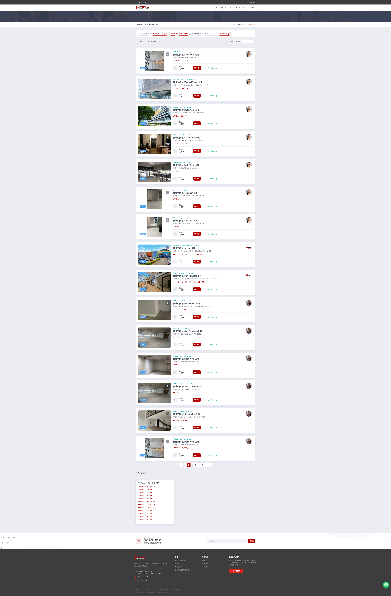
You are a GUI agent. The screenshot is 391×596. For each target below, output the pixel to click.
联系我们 (251, 8)
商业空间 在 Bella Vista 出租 (186, 54)
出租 (233, 24)
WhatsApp (213, 68)
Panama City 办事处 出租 (146, 507)
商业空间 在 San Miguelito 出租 (187, 276)
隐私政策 (205, 563)
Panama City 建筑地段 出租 (146, 501)
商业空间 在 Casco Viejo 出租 (186, 137)
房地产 (222, 8)
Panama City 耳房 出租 (145, 492)
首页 (215, 8)
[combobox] (244, 41)
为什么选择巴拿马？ (236, 8)
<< (181, 465)
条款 (203, 560)
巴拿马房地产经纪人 (162, 589)
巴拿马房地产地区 (176, 589)
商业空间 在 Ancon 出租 (184, 248)
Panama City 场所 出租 (145, 513)
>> (210, 465)
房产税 (177, 563)
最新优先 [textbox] (239, 41)
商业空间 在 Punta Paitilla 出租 (187, 303)
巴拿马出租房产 (150, 589)
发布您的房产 (237, 571)
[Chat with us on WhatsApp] (386, 585)
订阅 (252, 541)
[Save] (167, 54)
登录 (252, 2)
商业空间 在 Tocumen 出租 (185, 193)
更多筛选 (225, 33)
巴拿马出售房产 (138, 589)
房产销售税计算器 (181, 560)
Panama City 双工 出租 (145, 498)
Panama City (242, 24)
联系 (197, 68)
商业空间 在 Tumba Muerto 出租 (188, 82)
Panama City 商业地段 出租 (146, 519)
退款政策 (205, 567)
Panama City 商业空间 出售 (146, 487)
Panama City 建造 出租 (145, 516)
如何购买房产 (179, 567)
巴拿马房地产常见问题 (182, 570)
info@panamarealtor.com (144, 577)
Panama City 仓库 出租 (145, 510)
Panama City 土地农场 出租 (146, 504)
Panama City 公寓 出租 (145, 489)
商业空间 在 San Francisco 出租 (187, 331)
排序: (232, 41)
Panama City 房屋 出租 (145, 495)
